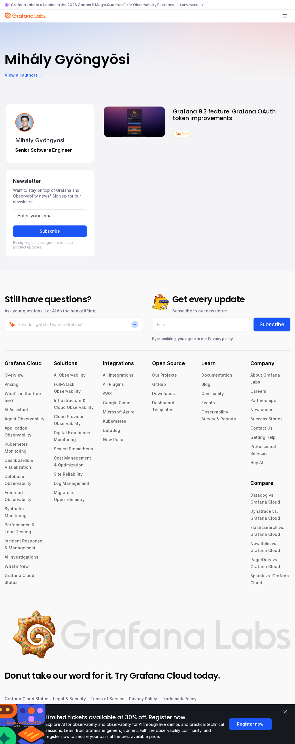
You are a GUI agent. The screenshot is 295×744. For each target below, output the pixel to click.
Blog (205, 384)
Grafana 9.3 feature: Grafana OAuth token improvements (224, 114)
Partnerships (263, 400)
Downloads (163, 393)
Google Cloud (117, 402)
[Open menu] (284, 16)
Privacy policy (220, 338)
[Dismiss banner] (285, 712)
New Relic (113, 439)
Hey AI (256, 462)
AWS (107, 393)
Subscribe (50, 231)
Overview (14, 375)
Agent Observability (24, 418)
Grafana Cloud (161, 675)
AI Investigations (21, 557)
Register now (250, 724)
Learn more (187, 5)
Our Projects (164, 375)
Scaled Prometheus (73, 448)
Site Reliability (68, 474)
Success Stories (266, 418)
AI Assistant (16, 409)
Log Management (71, 483)
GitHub (159, 384)
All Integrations (118, 375)
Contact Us (261, 428)
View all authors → (24, 75)
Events (208, 402)
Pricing (11, 384)
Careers (258, 391)
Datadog (111, 430)
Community (212, 393)
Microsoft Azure (119, 411)
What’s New (17, 566)
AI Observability (70, 375)
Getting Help (263, 437)
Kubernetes (114, 421)
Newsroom (261, 409)
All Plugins (113, 384)
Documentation (216, 375)
